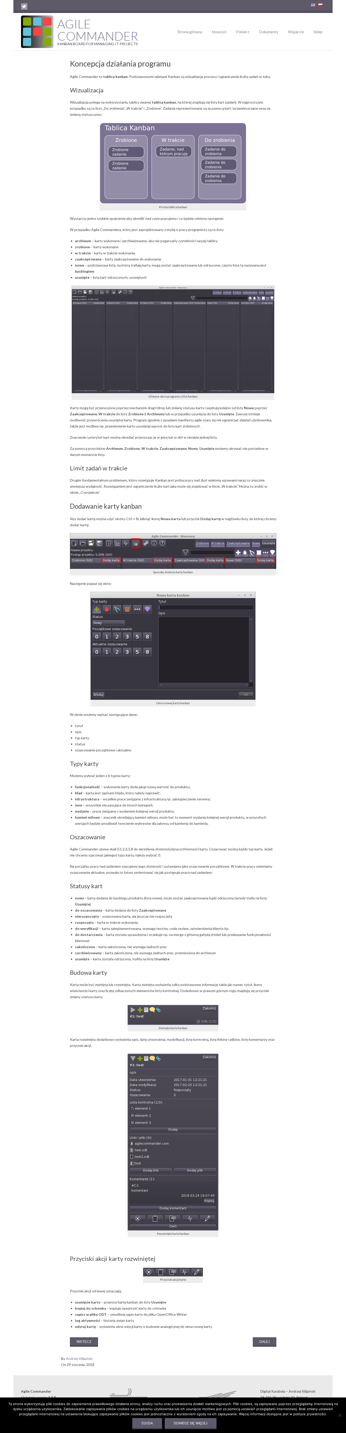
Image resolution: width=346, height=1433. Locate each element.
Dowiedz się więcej (190, 1423)
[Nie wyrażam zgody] (339, 1415)
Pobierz (242, 31)
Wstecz (83, 1341)
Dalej (264, 1341)
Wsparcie (296, 31)
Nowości (219, 31)
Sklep (318, 31)
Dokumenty (268, 31)
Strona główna (189, 31)
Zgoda (147, 1423)
